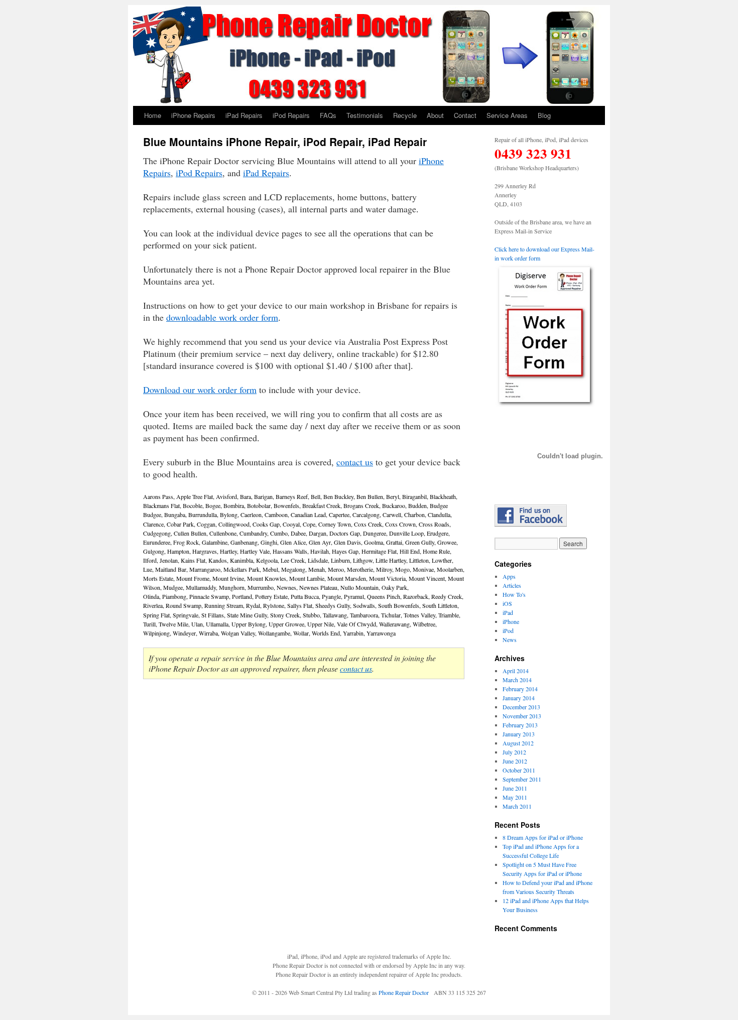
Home (152, 115)
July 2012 (514, 752)
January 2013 (519, 734)
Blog (544, 115)
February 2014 (520, 689)
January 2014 (519, 698)
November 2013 (522, 716)
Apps (509, 576)
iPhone (511, 621)
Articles (512, 585)
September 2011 (522, 779)
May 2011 (515, 797)
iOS (507, 603)
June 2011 (515, 788)
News (510, 639)
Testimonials (364, 115)
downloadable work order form (222, 317)
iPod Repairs (291, 115)
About (435, 115)
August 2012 (518, 743)
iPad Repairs (244, 115)
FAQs (328, 115)
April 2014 (516, 671)
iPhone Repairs (193, 115)
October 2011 (519, 770)
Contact (465, 115)
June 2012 (515, 761)
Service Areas (507, 115)
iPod (508, 630)
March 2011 (517, 806)
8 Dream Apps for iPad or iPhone (543, 837)
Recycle (405, 115)
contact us (354, 462)
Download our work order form (200, 390)
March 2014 (517, 680)
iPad (508, 612)
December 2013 (521, 707)
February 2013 (520, 725)
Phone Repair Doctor (404, 992)
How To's (514, 594)
